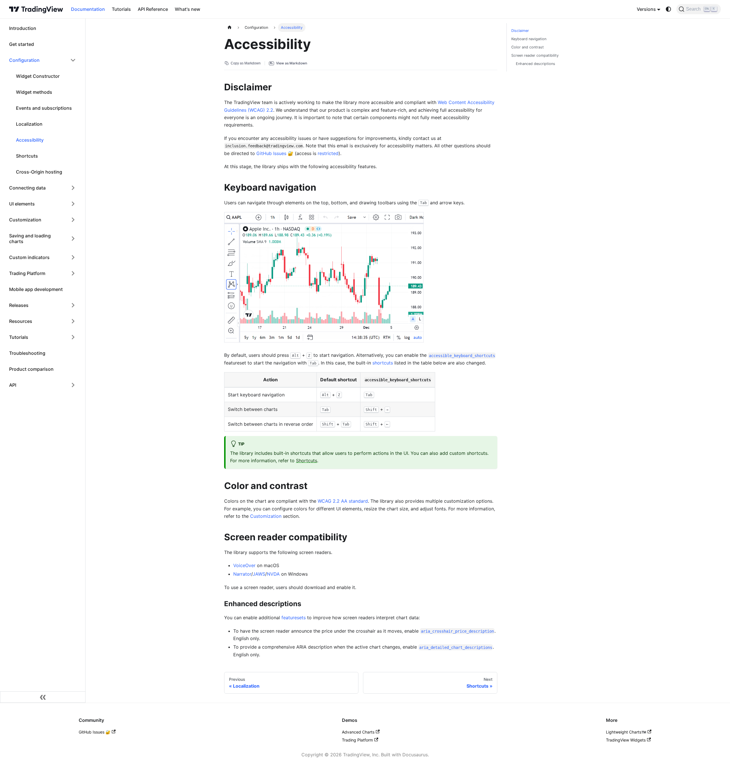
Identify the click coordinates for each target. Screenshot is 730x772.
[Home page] (229, 27)
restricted (328, 153)
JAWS (259, 574)
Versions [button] (646, 9)
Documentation (88, 9)
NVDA (273, 574)
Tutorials (121, 9)
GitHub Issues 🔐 (94, 732)
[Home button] (36, 9)
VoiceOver (244, 565)
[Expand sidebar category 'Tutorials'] (73, 337)
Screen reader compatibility (535, 55)
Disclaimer (520, 30)
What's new (187, 9)
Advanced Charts (358, 732)
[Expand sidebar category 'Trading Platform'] (73, 273)
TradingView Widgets (626, 740)
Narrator (242, 574)
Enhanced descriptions (535, 64)
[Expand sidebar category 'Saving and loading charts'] (73, 238)
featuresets (293, 617)
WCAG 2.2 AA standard (343, 501)
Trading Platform (357, 740)
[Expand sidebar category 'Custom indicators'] (73, 257)
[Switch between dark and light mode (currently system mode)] (668, 9)
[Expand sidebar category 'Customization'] (73, 219)
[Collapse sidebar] (43, 697)
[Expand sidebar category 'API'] (73, 385)
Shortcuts (306, 460)
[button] (42, 60)
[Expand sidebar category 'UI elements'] (73, 203)
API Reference (153, 9)
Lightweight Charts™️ (626, 732)
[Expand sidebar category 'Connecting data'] (73, 187)
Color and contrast (527, 47)
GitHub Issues (271, 153)
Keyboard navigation (528, 39)
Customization (265, 516)
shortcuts (382, 363)
